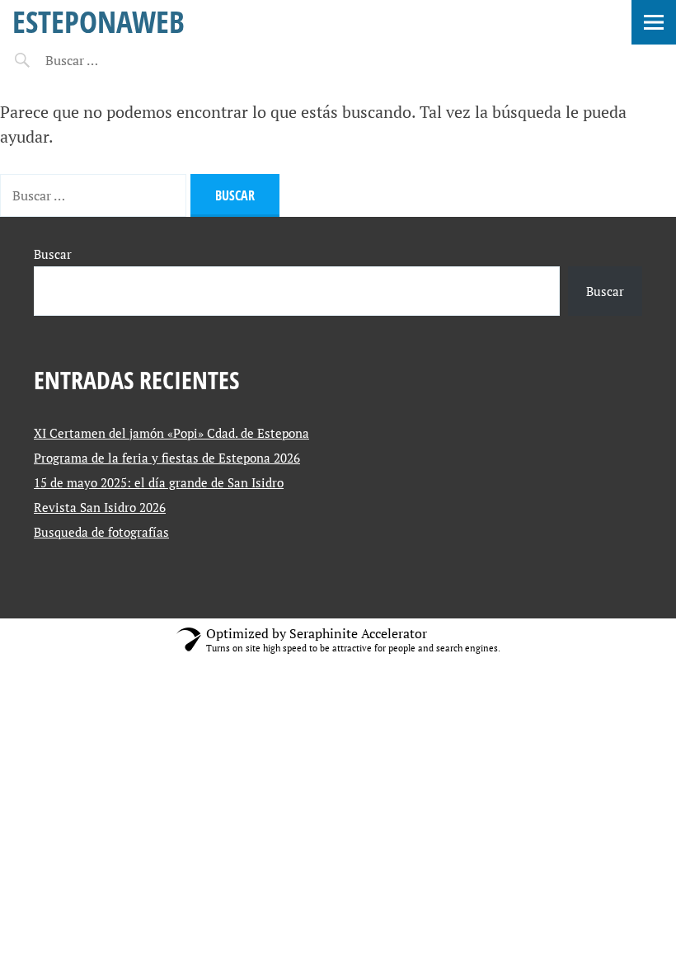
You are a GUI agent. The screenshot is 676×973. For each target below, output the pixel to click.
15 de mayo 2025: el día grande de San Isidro (159, 482)
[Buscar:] (113, 60)
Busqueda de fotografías (101, 532)
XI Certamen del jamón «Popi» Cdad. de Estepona (171, 433)
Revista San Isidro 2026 (100, 507)
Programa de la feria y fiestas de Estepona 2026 (167, 457)
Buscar (53, 254)
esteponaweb (98, 21)
